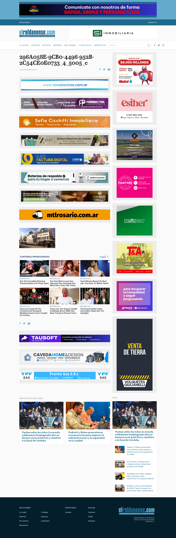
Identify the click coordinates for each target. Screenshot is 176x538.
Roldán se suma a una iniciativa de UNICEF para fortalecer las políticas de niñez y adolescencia (140, 488)
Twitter (90, 516)
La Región (35, 45)
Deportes (46, 45)
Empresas (57, 45)
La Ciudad (23, 45)
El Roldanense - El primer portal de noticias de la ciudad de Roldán (37, 33)
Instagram (91, 521)
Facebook (91, 512)
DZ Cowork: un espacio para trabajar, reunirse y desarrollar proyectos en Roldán (139, 464)
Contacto (152, 22)
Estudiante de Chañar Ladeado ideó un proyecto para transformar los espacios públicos (140, 476)
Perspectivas (100, 45)
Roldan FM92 (24, 22)
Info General (70, 45)
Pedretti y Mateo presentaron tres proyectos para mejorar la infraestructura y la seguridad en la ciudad (140, 450)
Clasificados (85, 45)
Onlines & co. (149, 521)
